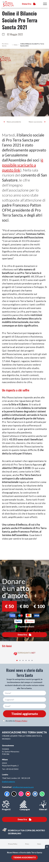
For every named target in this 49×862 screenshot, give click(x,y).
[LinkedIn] (35, 793)
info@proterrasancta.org (23, 787)
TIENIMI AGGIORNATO (24, 857)
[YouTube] (28, 793)
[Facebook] (6, 793)
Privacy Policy (21, 721)
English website (8, 782)
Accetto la (16, 721)
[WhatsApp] (42, 793)
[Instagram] (20, 793)
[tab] (16, 660)
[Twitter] (13, 793)
